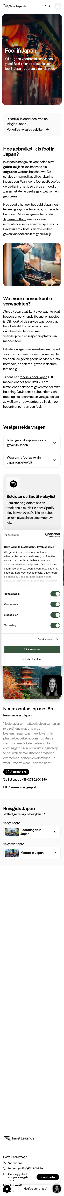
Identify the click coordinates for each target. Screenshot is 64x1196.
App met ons (18, 771)
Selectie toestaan (32, 659)
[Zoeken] (50, 6)
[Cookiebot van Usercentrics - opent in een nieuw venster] (45, 535)
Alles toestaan (32, 649)
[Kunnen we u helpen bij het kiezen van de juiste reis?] (44, 6)
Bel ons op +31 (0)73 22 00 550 (27, 779)
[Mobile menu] (57, 6)
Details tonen (45, 639)
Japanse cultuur (14, 219)
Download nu (47, 1177)
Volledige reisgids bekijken (25, 129)
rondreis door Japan (33, 377)
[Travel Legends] (14, 7)
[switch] (55, 603)
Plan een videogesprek (22, 787)
